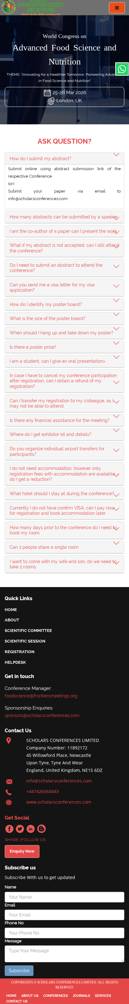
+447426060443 (42, 791)
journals (81, 996)
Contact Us (17, 1001)
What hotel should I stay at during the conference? (62, 493)
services (103, 996)
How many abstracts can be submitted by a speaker (64, 216)
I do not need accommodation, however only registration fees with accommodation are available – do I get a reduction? (64, 474)
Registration (19, 651)
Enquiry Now (22, 851)
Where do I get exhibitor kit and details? (50, 434)
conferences (55, 996)
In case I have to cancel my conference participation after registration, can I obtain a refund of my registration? (63, 381)
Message (13, 941)
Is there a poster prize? (33, 347)
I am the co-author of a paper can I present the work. (64, 231)
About (12, 620)
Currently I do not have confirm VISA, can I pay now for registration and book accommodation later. (62, 510)
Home (11, 609)
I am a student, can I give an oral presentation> (57, 361)
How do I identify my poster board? (46, 304)
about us (30, 996)
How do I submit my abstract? (40, 158)
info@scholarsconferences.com (59, 781)
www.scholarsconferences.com (58, 802)
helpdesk (15, 662)
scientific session (25, 641)
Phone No (14, 922)
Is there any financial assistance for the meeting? (60, 420)
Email (10, 905)
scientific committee (28, 630)
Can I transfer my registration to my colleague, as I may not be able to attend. (61, 403)
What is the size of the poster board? (47, 318)
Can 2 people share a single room (44, 547)
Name (10, 887)
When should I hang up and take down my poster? (61, 332)
